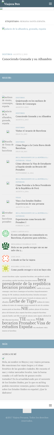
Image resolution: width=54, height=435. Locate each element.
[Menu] (50, 3)
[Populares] (21, 90)
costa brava (14, 291)
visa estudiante (38, 328)
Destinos (7, 54)
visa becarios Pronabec (23, 321)
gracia (24, 298)
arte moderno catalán (9, 280)
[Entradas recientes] (8, 90)
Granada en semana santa (36, 298)
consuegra (5, 291)
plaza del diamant (8, 313)
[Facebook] (41, 77)
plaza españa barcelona (24, 313)
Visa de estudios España (26, 324)
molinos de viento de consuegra (13, 305)
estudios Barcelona (26, 295)
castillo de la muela (43, 288)
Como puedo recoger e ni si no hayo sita (31, 269)
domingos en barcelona (26, 291)
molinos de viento (43, 302)
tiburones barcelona (12, 320)
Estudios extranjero (40, 295)
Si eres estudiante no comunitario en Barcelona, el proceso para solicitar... (29, 236)
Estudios (20, 160)
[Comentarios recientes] (33, 90)
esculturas (16, 295)
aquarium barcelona (27, 277)
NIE (24, 308)
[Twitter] (50, 77)
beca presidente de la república (26, 281)
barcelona (21, 280)
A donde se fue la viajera (23, 259)
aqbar (17, 277)
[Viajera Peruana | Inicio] (14, 3)
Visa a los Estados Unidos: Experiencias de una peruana (30, 202)
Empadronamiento (41, 291)
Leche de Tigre (23, 301)
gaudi (20, 298)
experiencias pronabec (9, 298)
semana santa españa (35, 316)
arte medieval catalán (41, 277)
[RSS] (45, 77)
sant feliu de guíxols (20, 316)
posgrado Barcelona (39, 313)
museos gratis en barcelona (11, 309)
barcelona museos (31, 280)
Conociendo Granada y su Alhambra (27, 59)
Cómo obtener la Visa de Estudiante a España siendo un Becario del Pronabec (33, 166)
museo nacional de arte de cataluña (36, 305)
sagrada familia (7, 316)
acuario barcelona (8, 277)
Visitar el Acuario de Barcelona (31, 130)
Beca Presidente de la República (31, 157)
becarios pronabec (19, 287)
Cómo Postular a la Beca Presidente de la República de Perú (33, 187)
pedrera (31, 309)
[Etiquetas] (45, 90)
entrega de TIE (7, 295)
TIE (22, 319)
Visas (28, 160)
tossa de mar (31, 320)
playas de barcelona (42, 309)
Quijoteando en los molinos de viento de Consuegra (31, 102)
